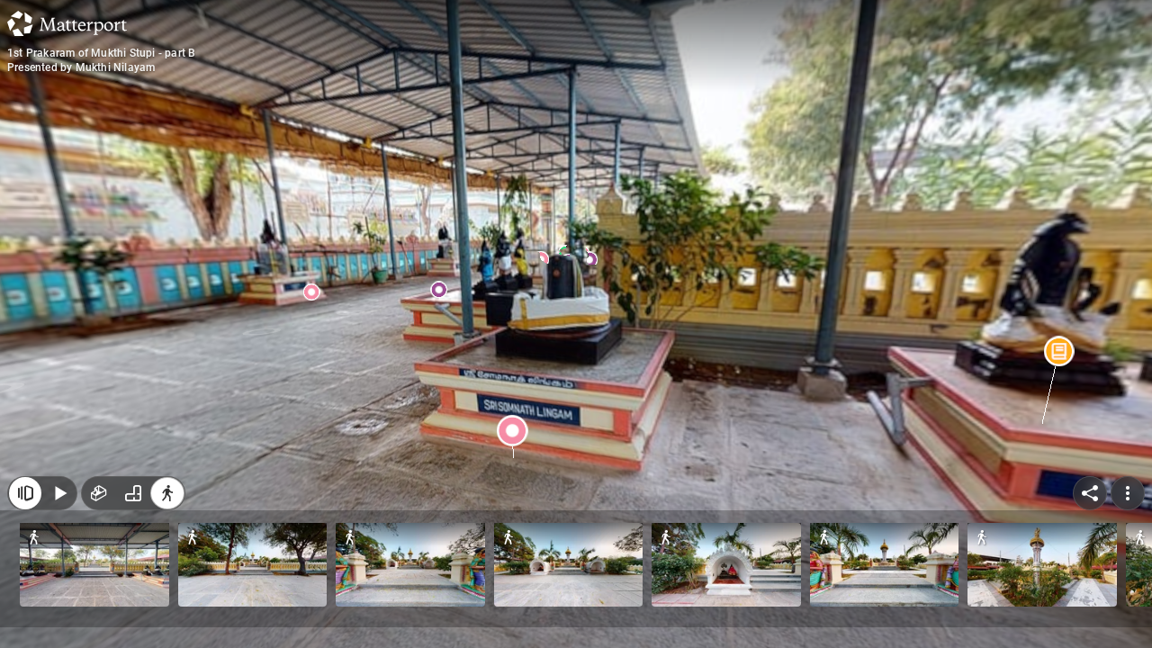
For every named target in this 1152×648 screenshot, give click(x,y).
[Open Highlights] (25, 610)
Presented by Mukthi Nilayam (81, 67)
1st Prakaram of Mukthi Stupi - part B (101, 53)
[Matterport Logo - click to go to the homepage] (67, 23)
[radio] (99, 610)
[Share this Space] (1090, 610)
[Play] (59, 610)
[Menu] (1128, 610)
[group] (133, 610)
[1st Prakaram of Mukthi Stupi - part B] (576, 324)
